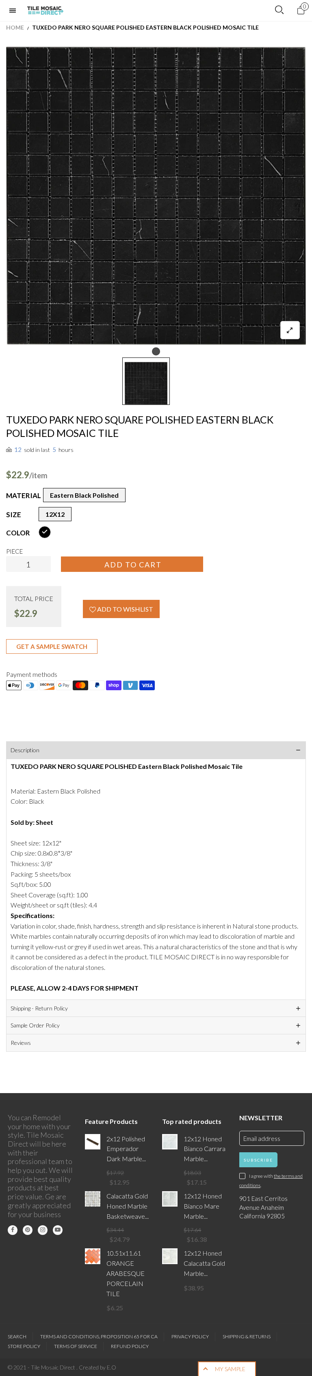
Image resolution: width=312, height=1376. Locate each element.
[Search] (279, 10)
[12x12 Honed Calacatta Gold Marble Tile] (170, 1256)
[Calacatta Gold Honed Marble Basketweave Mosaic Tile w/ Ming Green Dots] (92, 1199)
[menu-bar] (14, 10)
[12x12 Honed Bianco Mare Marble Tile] (170, 1199)
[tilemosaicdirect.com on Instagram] (43, 1230)
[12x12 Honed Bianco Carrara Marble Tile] (170, 1141)
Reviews (21, 1042)
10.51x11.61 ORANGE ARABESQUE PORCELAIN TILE (125, 1273)
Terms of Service (75, 1346)
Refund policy (130, 1346)
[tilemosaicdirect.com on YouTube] (58, 1230)
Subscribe (258, 1160)
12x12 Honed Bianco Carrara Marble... (204, 1149)
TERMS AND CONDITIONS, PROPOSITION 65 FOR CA (99, 1336)
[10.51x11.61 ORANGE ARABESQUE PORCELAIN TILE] (92, 1256)
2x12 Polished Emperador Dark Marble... (126, 1149)
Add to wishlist (124, 609)
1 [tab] (156, 351)
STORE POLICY (24, 1346)
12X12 (55, 514)
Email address (261, 1138)
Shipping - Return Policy (39, 1008)
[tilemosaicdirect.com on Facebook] (12, 1230)
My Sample (230, 1368)
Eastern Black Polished (84, 495)
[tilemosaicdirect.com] (45, 10)
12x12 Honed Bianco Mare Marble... (203, 1206)
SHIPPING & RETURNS (247, 1336)
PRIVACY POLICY (190, 1336)
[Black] (45, 532)
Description (25, 750)
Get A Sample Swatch (51, 646)
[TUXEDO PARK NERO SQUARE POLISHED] (156, 195)
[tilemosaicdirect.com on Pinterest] (27, 1230)
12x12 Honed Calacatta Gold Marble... (204, 1263)
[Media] (290, 330)
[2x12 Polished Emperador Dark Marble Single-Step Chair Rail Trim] (92, 1141)
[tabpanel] (156, 195)
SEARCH (17, 1336)
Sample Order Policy (35, 1025)
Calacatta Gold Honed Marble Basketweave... (127, 1206)
